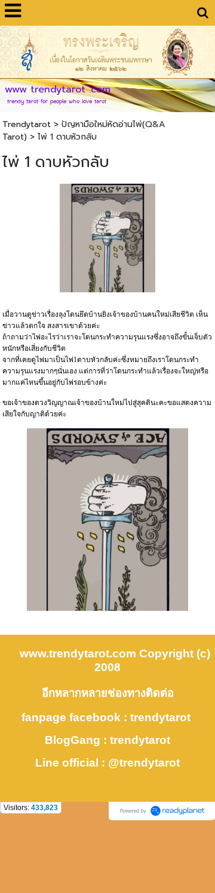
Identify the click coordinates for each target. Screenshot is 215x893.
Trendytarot (26, 124)
